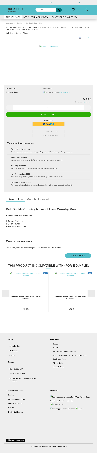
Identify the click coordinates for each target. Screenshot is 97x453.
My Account (13, 351)
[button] (86, 10)
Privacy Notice (58, 363)
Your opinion (78, 256)
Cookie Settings (58, 367)
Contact (12, 355)
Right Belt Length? (16, 369)
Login (79, 2)
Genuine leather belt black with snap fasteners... (26, 297)
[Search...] (59, 10)
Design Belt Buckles (15, 412)
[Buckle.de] (16, 10)
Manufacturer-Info (38, 199)
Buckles (11, 395)
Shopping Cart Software (39, 446)
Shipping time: (12, 92)
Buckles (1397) (13, 17)
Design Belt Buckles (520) (35, 17)
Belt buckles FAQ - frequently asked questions (22, 379)
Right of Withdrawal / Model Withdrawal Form (69, 355)
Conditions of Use (59, 359)
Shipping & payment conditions (64, 351)
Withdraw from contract (15, 440)
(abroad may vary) (64, 92)
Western (11, 408)
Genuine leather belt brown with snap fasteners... (70, 297)
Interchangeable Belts (16, 399)
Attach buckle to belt (17, 374)
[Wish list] (73, 10)
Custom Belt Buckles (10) (64, 17)
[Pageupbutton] (90, 449)
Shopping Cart (14, 346)
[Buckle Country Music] (49, 54)
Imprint (55, 348)
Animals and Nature (15, 403)
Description (15, 199)
